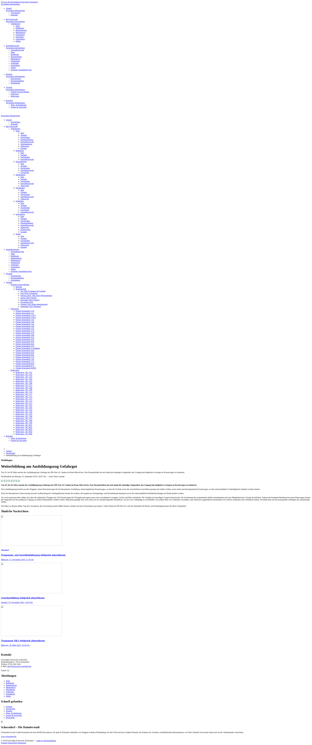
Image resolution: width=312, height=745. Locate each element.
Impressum (22, 743)
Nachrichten (10, 709)
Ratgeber (9, 101)
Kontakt (4, 743)
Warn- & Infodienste (14, 713)
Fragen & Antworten (14, 715)
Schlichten (10, 692)
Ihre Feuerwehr (12, 19)
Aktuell (9, 8)
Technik (9, 87)
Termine (9, 711)
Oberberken (10, 690)
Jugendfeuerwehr (12, 46)
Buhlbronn (10, 683)
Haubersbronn (11, 685)
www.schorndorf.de (8, 736)
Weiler (8, 696)
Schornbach (10, 694)
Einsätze (9, 74)
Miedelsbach (11, 687)
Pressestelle (10, 718)
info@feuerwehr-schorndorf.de (19, 666)
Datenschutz (12, 743)
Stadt (8, 681)
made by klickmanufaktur (46, 741)
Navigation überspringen (10, 4)
